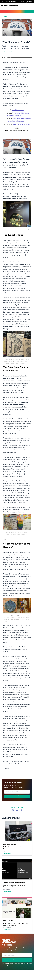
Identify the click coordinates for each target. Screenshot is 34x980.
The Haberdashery (18, 110)
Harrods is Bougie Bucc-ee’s (21, 124)
